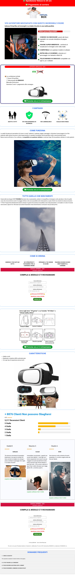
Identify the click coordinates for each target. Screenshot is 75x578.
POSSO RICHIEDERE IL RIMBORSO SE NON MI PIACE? (14, 568)
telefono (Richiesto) (37, 285)
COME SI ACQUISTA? (7, 555)
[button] (37, 555)
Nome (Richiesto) (37, 515)
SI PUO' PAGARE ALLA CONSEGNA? (10, 562)
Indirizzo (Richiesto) (37, 289)
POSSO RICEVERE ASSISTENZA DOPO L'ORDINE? (13, 565)
